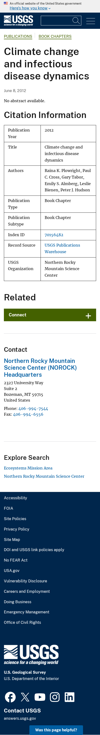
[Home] (18, 25)
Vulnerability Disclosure (25, 581)
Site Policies (15, 519)
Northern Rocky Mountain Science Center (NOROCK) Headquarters (40, 367)
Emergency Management (26, 612)
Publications (18, 36)
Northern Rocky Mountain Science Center (44, 476)
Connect (17, 314)
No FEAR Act (15, 560)
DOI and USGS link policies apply (34, 550)
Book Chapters (55, 36)
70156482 (54, 235)
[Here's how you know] (50, 6)
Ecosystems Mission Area (28, 468)
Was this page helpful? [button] (56, 730)
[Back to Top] (82, 717)
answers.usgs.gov (20, 718)
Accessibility (15, 498)
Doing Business (17, 602)
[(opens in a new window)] (10, 696)
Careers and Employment (27, 591)
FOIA (8, 508)
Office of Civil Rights (22, 622)
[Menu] (90, 21)
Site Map (12, 540)
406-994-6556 (28, 414)
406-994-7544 (33, 408)
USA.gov (11, 571)
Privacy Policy (16, 529)
